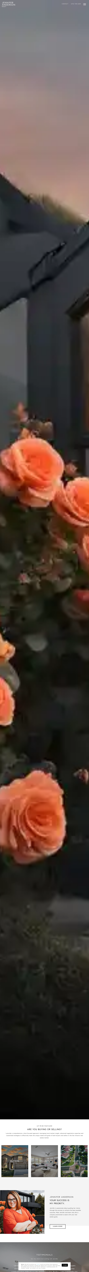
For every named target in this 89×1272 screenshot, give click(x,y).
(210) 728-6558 (76, 4)
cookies (38, 1264)
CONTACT (65, 4)
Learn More (57, 1226)
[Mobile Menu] (84, 4)
